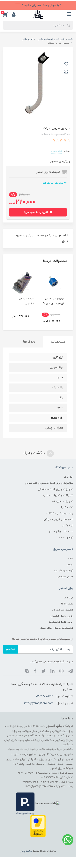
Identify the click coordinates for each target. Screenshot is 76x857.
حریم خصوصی (65, 577)
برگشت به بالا (34, 453)
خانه (70, 558)
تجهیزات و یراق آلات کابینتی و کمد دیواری (49, 483)
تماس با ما (67, 604)
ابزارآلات (68, 477)
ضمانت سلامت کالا (62, 610)
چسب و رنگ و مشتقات (59, 513)
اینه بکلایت (66, 525)
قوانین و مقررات (63, 571)
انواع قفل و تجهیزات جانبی (58, 519)
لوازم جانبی (56, 151)
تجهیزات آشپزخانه (62, 501)
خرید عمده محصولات (61, 622)
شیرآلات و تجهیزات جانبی (58, 495)
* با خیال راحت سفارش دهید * (41, 5)
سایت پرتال (26, 851)
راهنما (70, 564)
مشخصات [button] (58, 341)
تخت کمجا (67, 507)
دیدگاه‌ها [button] (29, 341)
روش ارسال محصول (61, 616)
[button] (7, 14)
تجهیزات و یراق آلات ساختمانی (55, 489)
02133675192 (44, 696)
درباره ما (68, 598)
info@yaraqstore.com (38, 703)
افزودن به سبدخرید (36, 212)
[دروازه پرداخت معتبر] (38, 826)
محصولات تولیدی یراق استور (56, 628)
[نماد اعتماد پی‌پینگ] (25, 803)
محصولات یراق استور (61, 531)
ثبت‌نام (10, 649)
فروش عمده (66, 537)
